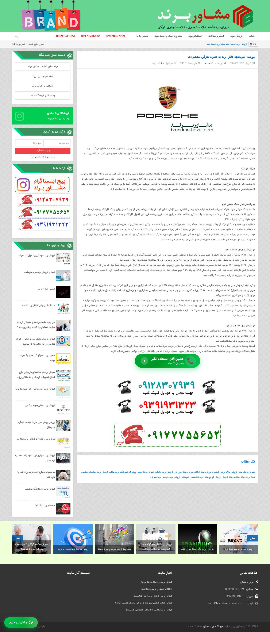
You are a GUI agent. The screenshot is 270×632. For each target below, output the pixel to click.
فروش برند (249, 472)
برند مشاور (239, 477)
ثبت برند (250, 477)
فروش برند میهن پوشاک (141, 472)
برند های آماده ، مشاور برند (43, 66)
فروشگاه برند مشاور (212, 626)
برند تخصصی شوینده (192, 477)
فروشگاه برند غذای (118, 472)
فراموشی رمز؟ (37, 156)
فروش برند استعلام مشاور (95, 472)
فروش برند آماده (203, 472)
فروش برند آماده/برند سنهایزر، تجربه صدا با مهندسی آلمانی (217, 44)
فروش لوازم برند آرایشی (225, 472)
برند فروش (155, 477)
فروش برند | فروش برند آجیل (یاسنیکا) (152, 596)
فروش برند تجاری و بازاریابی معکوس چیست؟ (149, 610)
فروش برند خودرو (171, 477)
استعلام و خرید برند (43, 76)
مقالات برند (158, 63)
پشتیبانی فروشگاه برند (42, 95)
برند (241, 472)
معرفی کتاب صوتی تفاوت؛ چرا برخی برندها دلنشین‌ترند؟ (143, 603)
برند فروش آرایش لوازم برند (219, 477)
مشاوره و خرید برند (42, 86)
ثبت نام (51, 156)
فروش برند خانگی (164, 472)
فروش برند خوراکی (184, 472)
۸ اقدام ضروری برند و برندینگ (156, 589)
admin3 (208, 63)
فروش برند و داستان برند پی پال (156, 582)
